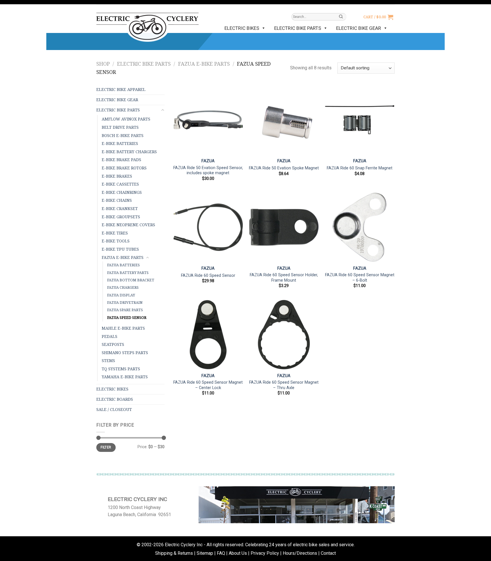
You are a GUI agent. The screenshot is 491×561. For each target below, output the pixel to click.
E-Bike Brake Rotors (124, 168)
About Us (238, 553)
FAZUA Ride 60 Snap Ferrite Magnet (359, 168)
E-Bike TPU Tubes (120, 249)
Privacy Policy (265, 553)
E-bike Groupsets (121, 217)
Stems (108, 360)
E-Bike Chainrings (122, 192)
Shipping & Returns (174, 553)
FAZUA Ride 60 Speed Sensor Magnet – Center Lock (208, 385)
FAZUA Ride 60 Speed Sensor (208, 275)
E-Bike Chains (117, 200)
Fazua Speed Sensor (126, 317)
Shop (103, 64)
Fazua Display (121, 295)
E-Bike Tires (115, 233)
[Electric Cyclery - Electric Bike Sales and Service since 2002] (147, 24)
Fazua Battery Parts (128, 273)
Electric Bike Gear (358, 28)
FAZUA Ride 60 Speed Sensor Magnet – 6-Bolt (359, 278)
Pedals (109, 336)
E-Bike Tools (116, 241)
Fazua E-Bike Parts (204, 64)
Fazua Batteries (123, 265)
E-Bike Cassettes (120, 184)
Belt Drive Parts (120, 127)
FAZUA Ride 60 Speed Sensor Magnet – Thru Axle (284, 385)
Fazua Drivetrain (125, 302)
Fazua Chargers (123, 287)
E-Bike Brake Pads (121, 159)
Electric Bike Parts (297, 28)
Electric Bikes (241, 28)
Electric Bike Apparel (120, 89)
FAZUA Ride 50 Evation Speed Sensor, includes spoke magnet (208, 170)
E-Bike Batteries (120, 143)
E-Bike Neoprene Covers (128, 225)
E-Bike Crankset (120, 208)
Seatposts (113, 344)
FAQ (221, 553)
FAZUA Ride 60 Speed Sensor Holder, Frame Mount (284, 278)
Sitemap (205, 553)
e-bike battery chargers (129, 151)
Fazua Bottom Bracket (130, 280)
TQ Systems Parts (121, 369)
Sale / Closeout (114, 409)
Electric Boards (114, 399)
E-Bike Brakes (117, 176)
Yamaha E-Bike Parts (125, 377)
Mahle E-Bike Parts (123, 328)
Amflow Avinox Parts (126, 119)
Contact (328, 553)
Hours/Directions (300, 553)
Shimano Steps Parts (125, 352)
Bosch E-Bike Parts (122, 135)
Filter (106, 447)
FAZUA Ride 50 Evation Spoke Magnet (284, 168)
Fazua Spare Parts (125, 310)
